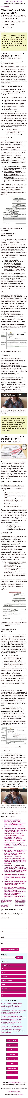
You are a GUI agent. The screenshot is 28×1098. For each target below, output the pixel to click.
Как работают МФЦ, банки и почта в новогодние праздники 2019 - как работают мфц (15, 883)
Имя (2, 931)
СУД (3, 996)
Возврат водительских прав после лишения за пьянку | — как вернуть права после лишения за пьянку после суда (13, 1012)
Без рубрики (6, 965)
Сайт (2, 943)
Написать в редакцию (14, 1091)
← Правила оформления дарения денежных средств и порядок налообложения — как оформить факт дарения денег (6, 902)
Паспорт (4, 992)
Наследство (5, 988)
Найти (19, 957)
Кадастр (4, 976)
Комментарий (5, 918)
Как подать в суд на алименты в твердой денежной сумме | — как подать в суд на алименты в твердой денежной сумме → (20, 902)
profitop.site (19, 1094)
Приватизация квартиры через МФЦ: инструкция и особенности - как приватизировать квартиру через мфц (15, 861)
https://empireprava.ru (14, 1082)
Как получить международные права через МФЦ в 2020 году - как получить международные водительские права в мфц (15, 831)
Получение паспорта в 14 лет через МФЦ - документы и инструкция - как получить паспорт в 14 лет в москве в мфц (15, 838)
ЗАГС (3, 972)
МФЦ (3, 984)
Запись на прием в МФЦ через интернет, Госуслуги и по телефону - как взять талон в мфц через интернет (15, 845)
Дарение (4, 969)
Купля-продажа (7, 980)
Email (2, 937)
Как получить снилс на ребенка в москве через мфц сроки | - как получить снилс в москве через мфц (15, 877)
